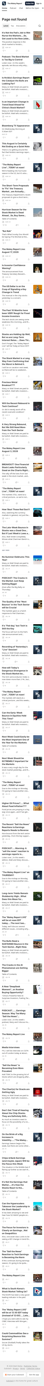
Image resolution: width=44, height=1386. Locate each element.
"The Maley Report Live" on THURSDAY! (15, 873)
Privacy (16, 1368)
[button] (4, 8)
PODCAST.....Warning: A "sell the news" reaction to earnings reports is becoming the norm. (15, 851)
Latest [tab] (5, 26)
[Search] (39, 25)
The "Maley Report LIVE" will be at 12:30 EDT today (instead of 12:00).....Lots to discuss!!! (15, 1312)
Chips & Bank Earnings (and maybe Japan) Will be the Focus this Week (15, 1161)
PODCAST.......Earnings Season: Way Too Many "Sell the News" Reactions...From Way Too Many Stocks (15, 1013)
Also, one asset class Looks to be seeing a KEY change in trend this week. (16, 1237)
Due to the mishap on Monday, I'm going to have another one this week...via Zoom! (15, 879)
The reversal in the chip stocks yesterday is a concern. (14, 296)
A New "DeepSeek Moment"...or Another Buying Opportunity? (13, 989)
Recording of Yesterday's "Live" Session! (15, 648)
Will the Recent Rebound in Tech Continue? (16, 404)
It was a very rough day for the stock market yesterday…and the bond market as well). (15, 768)
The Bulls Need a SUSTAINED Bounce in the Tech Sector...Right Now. (15, 944)
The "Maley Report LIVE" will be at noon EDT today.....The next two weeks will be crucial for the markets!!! (14, 920)
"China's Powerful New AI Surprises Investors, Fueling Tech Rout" (16, 996)
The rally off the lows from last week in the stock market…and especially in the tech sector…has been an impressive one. (15, 474)
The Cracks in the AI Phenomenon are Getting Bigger (15, 968)
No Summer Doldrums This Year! (15, 558)
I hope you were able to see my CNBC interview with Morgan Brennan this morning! (15, 1319)
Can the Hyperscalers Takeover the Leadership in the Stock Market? (16, 1206)
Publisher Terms (30, 1366)
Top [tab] (12, 26)
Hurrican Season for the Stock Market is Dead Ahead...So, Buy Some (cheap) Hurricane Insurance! (14, 212)
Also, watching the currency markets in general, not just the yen (15, 513)
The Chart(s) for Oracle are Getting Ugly (16, 1090)
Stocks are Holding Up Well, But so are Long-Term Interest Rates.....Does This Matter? (16, 337)
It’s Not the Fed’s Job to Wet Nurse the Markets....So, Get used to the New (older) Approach (16, 35)
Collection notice (33, 1368)
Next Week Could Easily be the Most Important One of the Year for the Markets (15, 739)
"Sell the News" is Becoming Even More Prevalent (12, 1068)
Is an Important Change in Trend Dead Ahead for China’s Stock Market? (15, 104)
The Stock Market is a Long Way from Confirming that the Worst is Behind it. (16, 361)
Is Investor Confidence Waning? (13, 266)
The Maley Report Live (13, 1034)
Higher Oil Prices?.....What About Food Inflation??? (15, 804)
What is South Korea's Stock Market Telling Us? (15, 1290)
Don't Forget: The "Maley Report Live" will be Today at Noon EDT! (15, 344)
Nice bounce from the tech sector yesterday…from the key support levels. (16, 834)
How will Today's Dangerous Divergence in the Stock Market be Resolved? (15, 670)
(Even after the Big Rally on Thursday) (13, 588)
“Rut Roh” (7, 231)
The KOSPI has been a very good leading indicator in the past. (15, 1296)
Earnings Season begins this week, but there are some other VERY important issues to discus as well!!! (15, 1144)
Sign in (39, 3)
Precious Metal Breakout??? (9, 383)
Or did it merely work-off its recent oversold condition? (13, 410)
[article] (22, 41)
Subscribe (30, 3)
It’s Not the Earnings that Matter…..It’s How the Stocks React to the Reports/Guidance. (15, 1185)
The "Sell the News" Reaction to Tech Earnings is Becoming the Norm (15, 1254)
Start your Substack (15, 1374)
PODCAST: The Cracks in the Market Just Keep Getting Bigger (14, 581)
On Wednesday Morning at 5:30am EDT (13, 130)
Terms (22, 1368)
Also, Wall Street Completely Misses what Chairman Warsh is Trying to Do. (15, 537)
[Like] (3, 458)
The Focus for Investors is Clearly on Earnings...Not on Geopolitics (15, 1230)
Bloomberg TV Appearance (16, 125)
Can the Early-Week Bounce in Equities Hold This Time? (14, 716)
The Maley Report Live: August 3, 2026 (13, 449)
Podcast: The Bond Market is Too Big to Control (15, 58)
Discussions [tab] (20, 26)
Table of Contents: (9, 218)
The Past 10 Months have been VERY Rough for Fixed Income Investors (16, 313)
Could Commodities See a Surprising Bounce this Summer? (15, 1336)
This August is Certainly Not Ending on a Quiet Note (16, 145)
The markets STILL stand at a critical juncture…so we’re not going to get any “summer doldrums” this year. (14, 495)
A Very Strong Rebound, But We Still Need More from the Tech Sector (14, 427)
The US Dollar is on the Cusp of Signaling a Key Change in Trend (14, 289)
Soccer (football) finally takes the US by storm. (15, 1343)
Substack (10, 1381)
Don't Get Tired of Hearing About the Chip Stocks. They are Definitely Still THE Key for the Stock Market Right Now (15, 1113)
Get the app (34, 1374)
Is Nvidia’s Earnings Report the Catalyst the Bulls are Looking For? (15, 81)
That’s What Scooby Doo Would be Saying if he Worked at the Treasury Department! (15, 235)
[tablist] (14, 25)
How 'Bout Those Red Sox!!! (16, 509)
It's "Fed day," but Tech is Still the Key (14, 627)
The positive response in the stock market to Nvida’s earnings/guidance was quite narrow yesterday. (14, 43)
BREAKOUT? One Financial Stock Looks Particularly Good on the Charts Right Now (15, 467)
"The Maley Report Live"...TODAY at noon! (13, 166)
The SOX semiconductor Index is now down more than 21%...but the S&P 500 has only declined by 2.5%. (16, 678)
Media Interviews (11, 1047)
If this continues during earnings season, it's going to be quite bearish (15, 1261)
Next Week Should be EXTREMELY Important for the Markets (15, 761)
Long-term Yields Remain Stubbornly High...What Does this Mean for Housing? (15, 896)
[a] (38, 60)
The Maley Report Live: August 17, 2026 (13, 250)
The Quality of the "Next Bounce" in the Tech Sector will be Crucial (16, 604)
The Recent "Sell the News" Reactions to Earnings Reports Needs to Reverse (16, 827)
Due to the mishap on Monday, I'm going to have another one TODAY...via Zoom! (15, 789)
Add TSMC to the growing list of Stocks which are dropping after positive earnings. (15, 1075)
